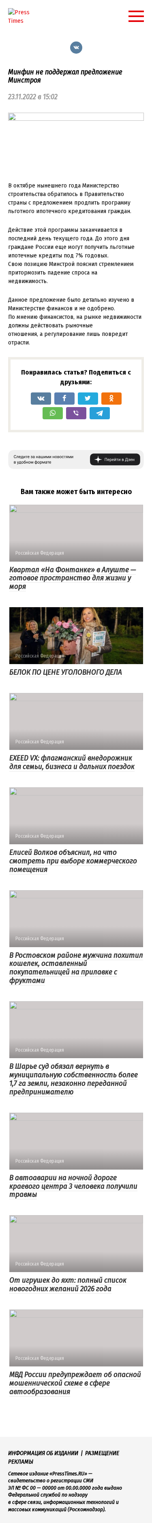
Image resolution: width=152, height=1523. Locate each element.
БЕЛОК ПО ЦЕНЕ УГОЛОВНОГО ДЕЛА (65, 672)
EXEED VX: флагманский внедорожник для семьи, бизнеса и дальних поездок (72, 762)
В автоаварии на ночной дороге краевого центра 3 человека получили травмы (73, 1186)
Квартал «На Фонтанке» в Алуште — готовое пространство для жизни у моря (72, 578)
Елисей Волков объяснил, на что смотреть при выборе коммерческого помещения (73, 861)
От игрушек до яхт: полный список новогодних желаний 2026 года (67, 1284)
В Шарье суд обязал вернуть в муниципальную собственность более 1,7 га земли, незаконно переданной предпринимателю (73, 1078)
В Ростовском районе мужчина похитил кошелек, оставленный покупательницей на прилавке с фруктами (76, 967)
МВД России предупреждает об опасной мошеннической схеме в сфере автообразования (75, 1383)
